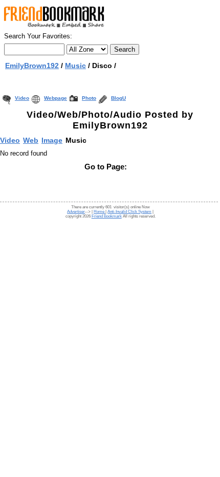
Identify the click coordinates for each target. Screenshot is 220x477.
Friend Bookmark (107, 216)
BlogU (118, 98)
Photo (89, 98)
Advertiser (76, 211)
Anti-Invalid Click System (129, 211)
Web (30, 140)
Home (99, 211)
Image (51, 140)
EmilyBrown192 (32, 65)
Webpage (55, 98)
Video (22, 98)
